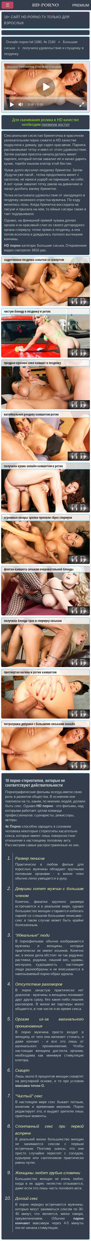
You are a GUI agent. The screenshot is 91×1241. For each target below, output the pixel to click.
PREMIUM (80, 5)
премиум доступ (56, 124)
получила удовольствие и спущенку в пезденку (44, 51)
